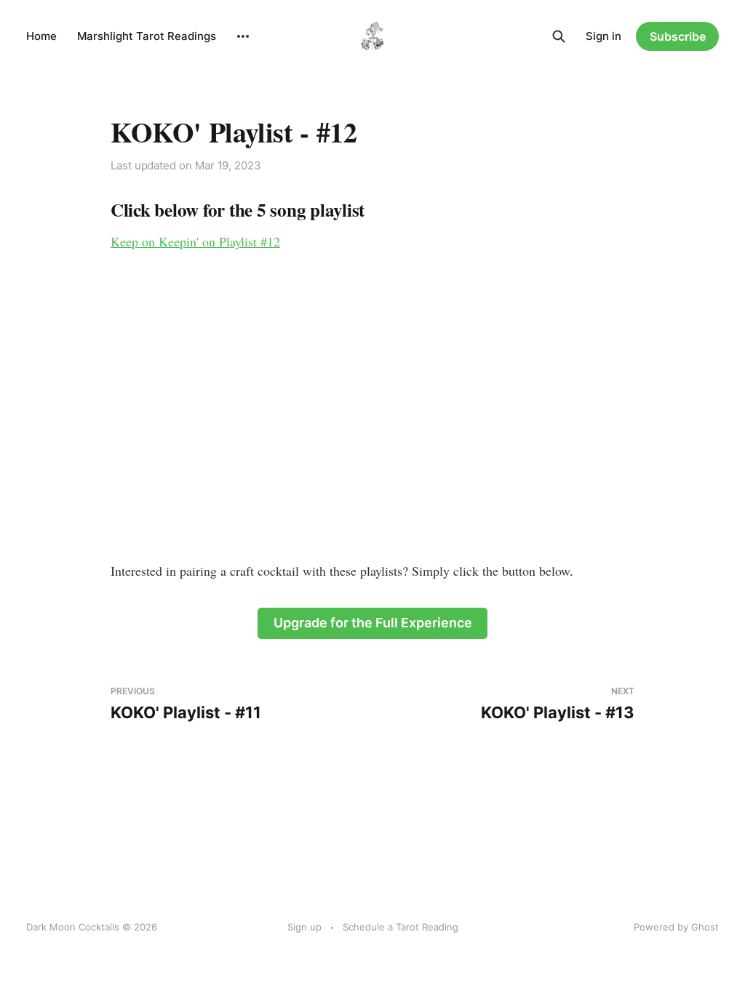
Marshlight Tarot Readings (146, 36)
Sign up (304, 927)
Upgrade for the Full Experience (373, 622)
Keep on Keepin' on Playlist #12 (195, 241)
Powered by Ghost (676, 927)
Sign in (603, 36)
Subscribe (678, 36)
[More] (243, 36)
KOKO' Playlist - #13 (557, 704)
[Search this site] (559, 36)
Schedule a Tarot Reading (400, 927)
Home (41, 36)
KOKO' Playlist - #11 (186, 704)
